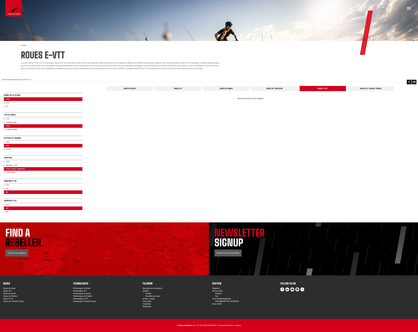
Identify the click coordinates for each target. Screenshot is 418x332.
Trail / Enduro (10, 172)
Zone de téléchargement (221, 299)
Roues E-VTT (27, 80)
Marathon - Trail (11, 165)
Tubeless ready (11, 122)
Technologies (80, 283)
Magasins (216, 288)
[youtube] (292, 289)
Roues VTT (178, 88)
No (7, 192)
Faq (216, 296)
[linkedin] (287, 289)
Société (145, 291)
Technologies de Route (81, 288)
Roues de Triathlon (274, 88)
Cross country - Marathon (15, 169)
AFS (7, 145)
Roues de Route (130, 88)
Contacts (218, 293)
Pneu (8, 126)
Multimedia (147, 306)
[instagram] (297, 289)
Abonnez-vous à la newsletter (228, 253)
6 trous (8, 149)
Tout (7, 99)
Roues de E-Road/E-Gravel (371, 88)
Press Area (147, 301)
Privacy (238, 325)
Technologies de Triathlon (82, 296)
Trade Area (147, 304)
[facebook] (282, 289)
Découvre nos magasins (17, 253)
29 (7, 106)
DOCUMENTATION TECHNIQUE (227, 301)
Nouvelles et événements (152, 288)
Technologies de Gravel (82, 293)
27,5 (7, 103)
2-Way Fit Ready (11, 129)
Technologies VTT (80, 291)
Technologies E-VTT (80, 299)
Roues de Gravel (226, 88)
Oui (7, 188)
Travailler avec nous (152, 296)
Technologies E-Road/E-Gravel (84, 301)
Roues (23, 45)
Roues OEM (216, 304)
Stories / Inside (149, 299)
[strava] (302, 289)
